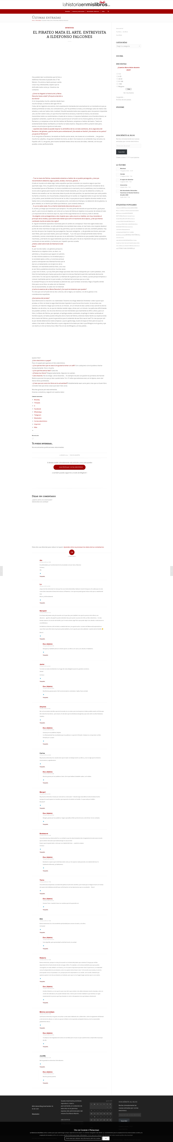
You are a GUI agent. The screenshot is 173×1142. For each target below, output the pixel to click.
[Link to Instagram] (152, 4)
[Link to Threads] (157, 4)
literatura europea (127, 224)
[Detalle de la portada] (69, 59)
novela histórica (132, 235)
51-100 (120, 81)
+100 (120, 84)
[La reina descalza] (1, 571)
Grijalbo (118, 208)
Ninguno (121, 86)
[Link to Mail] (165, 4)
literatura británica (126, 221)
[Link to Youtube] (160, 4)
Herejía (122, 174)
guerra (125, 245)
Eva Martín (76, 455)
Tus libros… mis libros (122, 32)
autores (129, 246)
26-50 (120, 79)
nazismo (134, 245)
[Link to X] (154, 4)
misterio (122, 227)
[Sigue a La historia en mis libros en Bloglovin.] (69, 484)
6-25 (119, 76)
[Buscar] (108, 11)
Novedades (127, 240)
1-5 (119, 74)
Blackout (123, 168)
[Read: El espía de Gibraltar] (117, 180)
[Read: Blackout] (117, 169)
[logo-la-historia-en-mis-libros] (86, 4)
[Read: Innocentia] (117, 185)
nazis (126, 208)
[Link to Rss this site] (168, 4)
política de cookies (58, 1135)
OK (106, 1138)
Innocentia (123, 185)
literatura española (126, 248)
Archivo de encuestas (123, 100)
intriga (129, 210)
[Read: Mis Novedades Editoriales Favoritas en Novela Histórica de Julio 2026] (117, 191)
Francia (127, 227)
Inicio (33, 20)
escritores (127, 219)
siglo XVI (119, 210)
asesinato (133, 210)
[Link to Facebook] (162, 4)
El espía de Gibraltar (126, 179)
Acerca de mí (119, 28)
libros (123, 208)
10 (91, 1113)
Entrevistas (38, 20)
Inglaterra (122, 213)
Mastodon (35, 1114)
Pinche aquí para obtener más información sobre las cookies (83, 1138)
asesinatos (125, 232)
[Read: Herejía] (117, 174)
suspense (123, 235)
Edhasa (121, 240)
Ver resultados (128, 93)
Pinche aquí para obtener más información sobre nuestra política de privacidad (110, 1135)
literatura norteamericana (128, 243)
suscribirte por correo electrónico (70, 467)
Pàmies (129, 208)
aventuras (127, 216)
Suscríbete (119, 35)
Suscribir (121, 152)
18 (94, 1116)
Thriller (121, 218)
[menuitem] (67, 11)
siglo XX (124, 210)
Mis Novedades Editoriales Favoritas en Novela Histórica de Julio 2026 (129, 193)
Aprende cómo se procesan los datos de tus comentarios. (84, 547)
